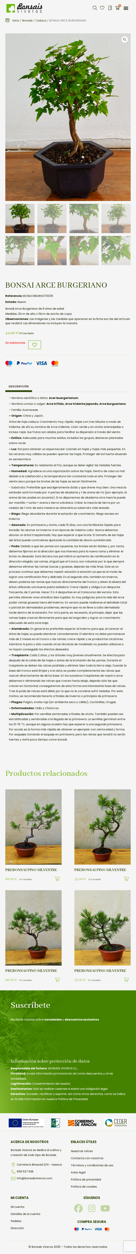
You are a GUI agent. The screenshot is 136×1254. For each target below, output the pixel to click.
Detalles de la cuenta (25, 1214)
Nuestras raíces (82, 1151)
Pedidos (16, 1221)
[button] (95, 8)
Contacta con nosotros (87, 1158)
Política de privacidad (86, 1179)
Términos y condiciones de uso (92, 1165)
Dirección (17, 1228)
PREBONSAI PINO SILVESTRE (31, 869)
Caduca (40, 20)
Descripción (19, 386)
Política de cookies (84, 1187)
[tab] (18, 387)
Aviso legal (78, 1172)
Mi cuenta (17, 1207)
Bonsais (27, 20)
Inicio (15, 20)
